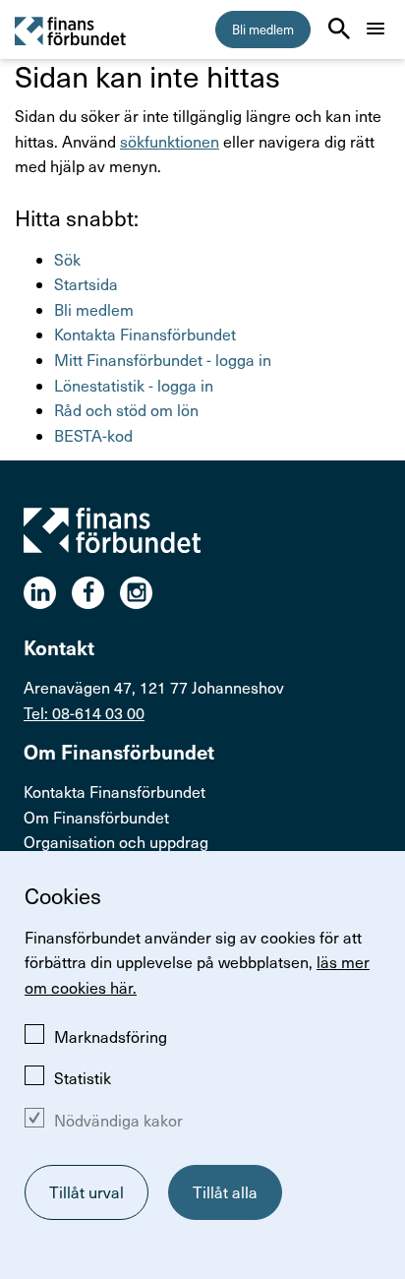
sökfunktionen (169, 141)
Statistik (82, 1077)
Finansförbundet (71, 30)
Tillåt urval (86, 1192)
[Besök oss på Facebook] (96, 593)
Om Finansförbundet (96, 817)
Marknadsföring (110, 1036)
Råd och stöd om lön (126, 409)
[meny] (375, 28)
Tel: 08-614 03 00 (84, 712)
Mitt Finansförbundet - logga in (162, 359)
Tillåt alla (225, 1192)
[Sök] (339, 28)
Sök (67, 259)
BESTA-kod (93, 435)
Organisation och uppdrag (116, 841)
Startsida (86, 284)
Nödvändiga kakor (118, 1120)
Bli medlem (263, 29)
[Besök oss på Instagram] (144, 593)
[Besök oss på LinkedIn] (48, 593)
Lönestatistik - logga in (133, 385)
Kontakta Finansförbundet (145, 334)
